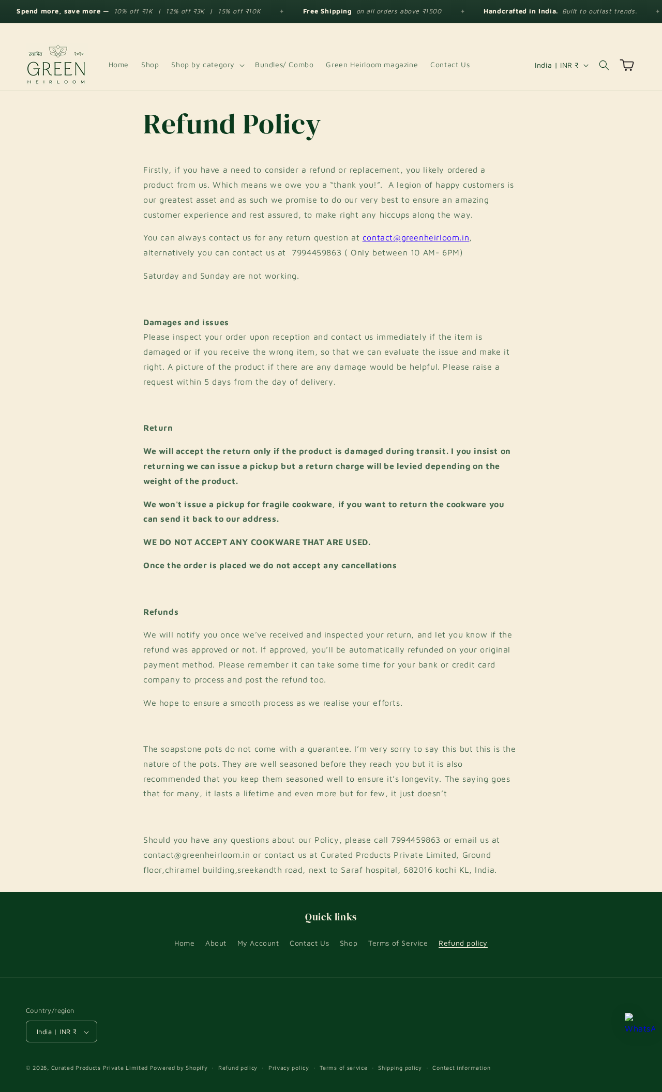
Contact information (461, 1067)
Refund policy (463, 942)
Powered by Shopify (179, 1068)
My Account (258, 942)
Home (184, 942)
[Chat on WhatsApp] (640, 1028)
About (216, 942)
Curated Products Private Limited (99, 1068)
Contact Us (309, 942)
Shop (348, 942)
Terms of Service (398, 942)
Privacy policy (288, 1067)
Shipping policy (400, 1067)
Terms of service (343, 1067)
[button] (207, 64)
